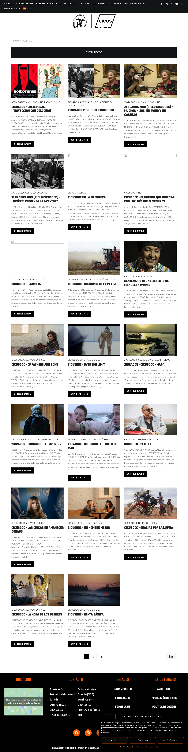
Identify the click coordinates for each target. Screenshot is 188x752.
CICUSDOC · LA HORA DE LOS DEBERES (36, 614)
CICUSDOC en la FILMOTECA (87, 197)
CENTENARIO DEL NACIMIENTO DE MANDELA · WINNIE (146, 283)
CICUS (98, 102)
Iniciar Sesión (12, 9)
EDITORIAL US (122, 698)
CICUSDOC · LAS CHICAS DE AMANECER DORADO (37, 529)
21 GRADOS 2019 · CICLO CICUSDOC (91, 110)
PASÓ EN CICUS (52, 102)
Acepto (114, 740)
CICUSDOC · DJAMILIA (26, 284)
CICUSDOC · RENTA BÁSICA (86, 614)
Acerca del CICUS (134, 4)
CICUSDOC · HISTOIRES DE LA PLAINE (93, 284)
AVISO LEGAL (164, 689)
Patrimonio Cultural (48, 4)
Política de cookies (128, 747)
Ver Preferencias (171, 740)
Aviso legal (160, 747)
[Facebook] (76, 732)
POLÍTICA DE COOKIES (164, 706)
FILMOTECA (92, 279)
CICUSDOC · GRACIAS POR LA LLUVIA (148, 527)
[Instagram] (88, 732)
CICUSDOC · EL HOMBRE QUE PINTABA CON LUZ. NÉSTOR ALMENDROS (149, 199)
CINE (40, 102)
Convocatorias (24, 4)
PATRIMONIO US (123, 689)
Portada (15, 40)
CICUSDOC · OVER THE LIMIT (86, 364)
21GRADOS (73, 102)
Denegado (142, 740)
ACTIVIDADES (100, 4)
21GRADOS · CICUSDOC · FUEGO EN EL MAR (92, 446)
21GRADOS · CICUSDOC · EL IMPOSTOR (36, 444)
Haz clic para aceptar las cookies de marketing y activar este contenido (23, 701)
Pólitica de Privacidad (145, 747)
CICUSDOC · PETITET (137, 444)
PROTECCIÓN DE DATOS (164, 698)
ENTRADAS (85, 4)
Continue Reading (23, 143)
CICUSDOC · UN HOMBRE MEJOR (89, 527)
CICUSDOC (31, 102)
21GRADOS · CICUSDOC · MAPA (144, 364)
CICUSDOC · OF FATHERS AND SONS (34, 364)
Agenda (8, 4)
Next (170, 656)
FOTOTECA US (122, 706)
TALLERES (69, 4)
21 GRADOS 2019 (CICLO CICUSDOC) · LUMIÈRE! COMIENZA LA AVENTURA (35, 199)
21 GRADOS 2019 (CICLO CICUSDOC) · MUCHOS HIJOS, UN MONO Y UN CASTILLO (148, 111)
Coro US (117, 4)
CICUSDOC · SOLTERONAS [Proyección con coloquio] (31, 109)
